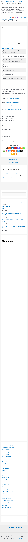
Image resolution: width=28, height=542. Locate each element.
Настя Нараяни (5, 484)
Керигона (4, 472)
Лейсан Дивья (5, 477)
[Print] (12, 151)
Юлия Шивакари (6, 512)
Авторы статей (5, 449)
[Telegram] (10, 17)
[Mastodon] (18, 148)
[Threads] (21, 151)
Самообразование (6, 495)
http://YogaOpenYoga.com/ (13, 98)
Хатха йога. (4, 505)
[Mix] (21, 148)
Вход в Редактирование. (14, 527)
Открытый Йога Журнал (8, 491)
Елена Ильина (5, 468)
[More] (15, 154)
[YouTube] (13, 17)
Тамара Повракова (6, 498)
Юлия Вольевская (6, 507)
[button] (21, 17)
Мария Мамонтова (6, 482)
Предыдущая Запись (14, 159)
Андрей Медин (5, 454)
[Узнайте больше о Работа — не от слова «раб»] (10, 173)
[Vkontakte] (9, 151)
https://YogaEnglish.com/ (11, 105)
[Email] (4, 151)
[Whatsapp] (24, 148)
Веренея (4, 459)
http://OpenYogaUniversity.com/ (13, 109)
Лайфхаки (4, 475)
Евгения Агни (5, 465)
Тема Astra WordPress (18, 538)
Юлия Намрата (5, 509)
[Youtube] (24, 151)
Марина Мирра (5, 479)
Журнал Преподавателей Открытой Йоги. (12, 4)
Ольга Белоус (5, 489)
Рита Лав (4, 493)
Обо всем (10, 46)
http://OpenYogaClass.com (12, 102)
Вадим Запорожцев (6, 456)
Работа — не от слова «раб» (12, 176)
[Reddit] (9, 148)
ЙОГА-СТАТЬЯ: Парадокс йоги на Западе (12, 202)
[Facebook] (4, 148)
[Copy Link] (12, 154)
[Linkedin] (12, 148)
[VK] (15, 17)
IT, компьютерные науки (8, 447)
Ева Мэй (4, 463)
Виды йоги (4, 461)
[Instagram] (17, 17)
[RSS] (15, 151)
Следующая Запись (14, 162)
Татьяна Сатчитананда (7, 500)
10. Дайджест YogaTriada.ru (8, 445)
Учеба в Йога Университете (8, 502)
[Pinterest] (15, 148)
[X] (6, 148)
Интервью (4, 470)
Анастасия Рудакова (7, 452)
